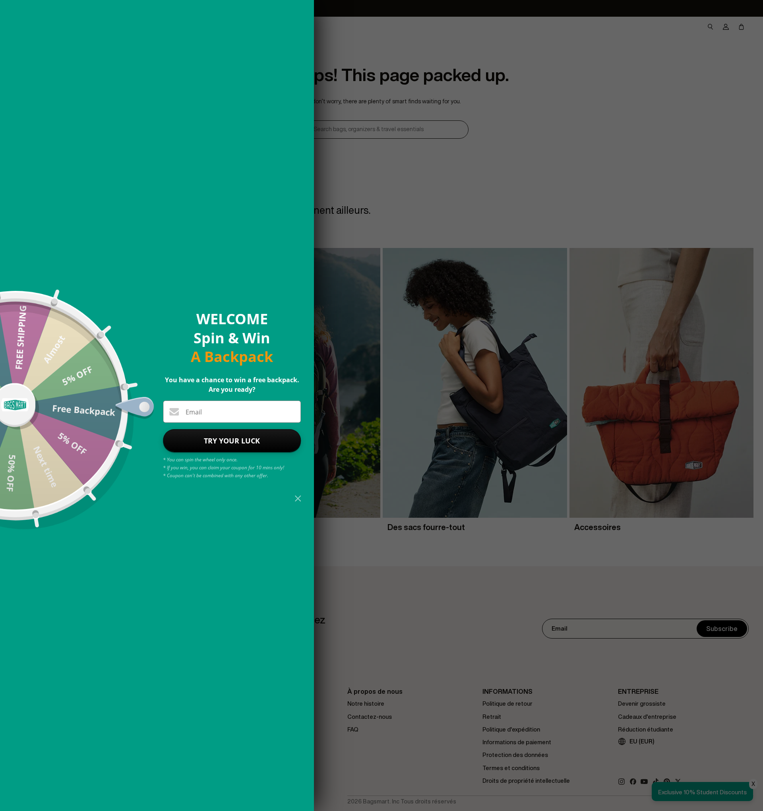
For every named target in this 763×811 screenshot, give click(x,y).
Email (194, 412)
